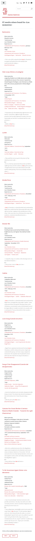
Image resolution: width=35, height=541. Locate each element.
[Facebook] (26, 3)
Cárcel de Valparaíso (10, 380)
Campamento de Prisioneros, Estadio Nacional (16, 241)
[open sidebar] (3, 3)
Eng (21, 3)
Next (13, 535)
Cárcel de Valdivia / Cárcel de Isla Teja (14, 146)
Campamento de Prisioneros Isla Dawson (15, 430)
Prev (5, 535)
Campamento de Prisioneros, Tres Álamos (15, 93)
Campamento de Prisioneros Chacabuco (15, 45)
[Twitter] (24, 3)
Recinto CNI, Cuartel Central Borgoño (14, 486)
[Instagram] (28, 3)
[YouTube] (31, 3)
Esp (18, 3)
